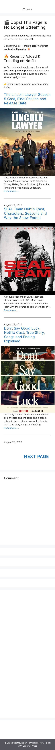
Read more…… (11, 191)
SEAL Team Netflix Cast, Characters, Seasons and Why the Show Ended (25, 213)
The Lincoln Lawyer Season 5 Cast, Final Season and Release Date (27, 98)
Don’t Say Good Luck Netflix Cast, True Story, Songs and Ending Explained (24, 334)
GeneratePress (30, 746)
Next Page (36, 456)
